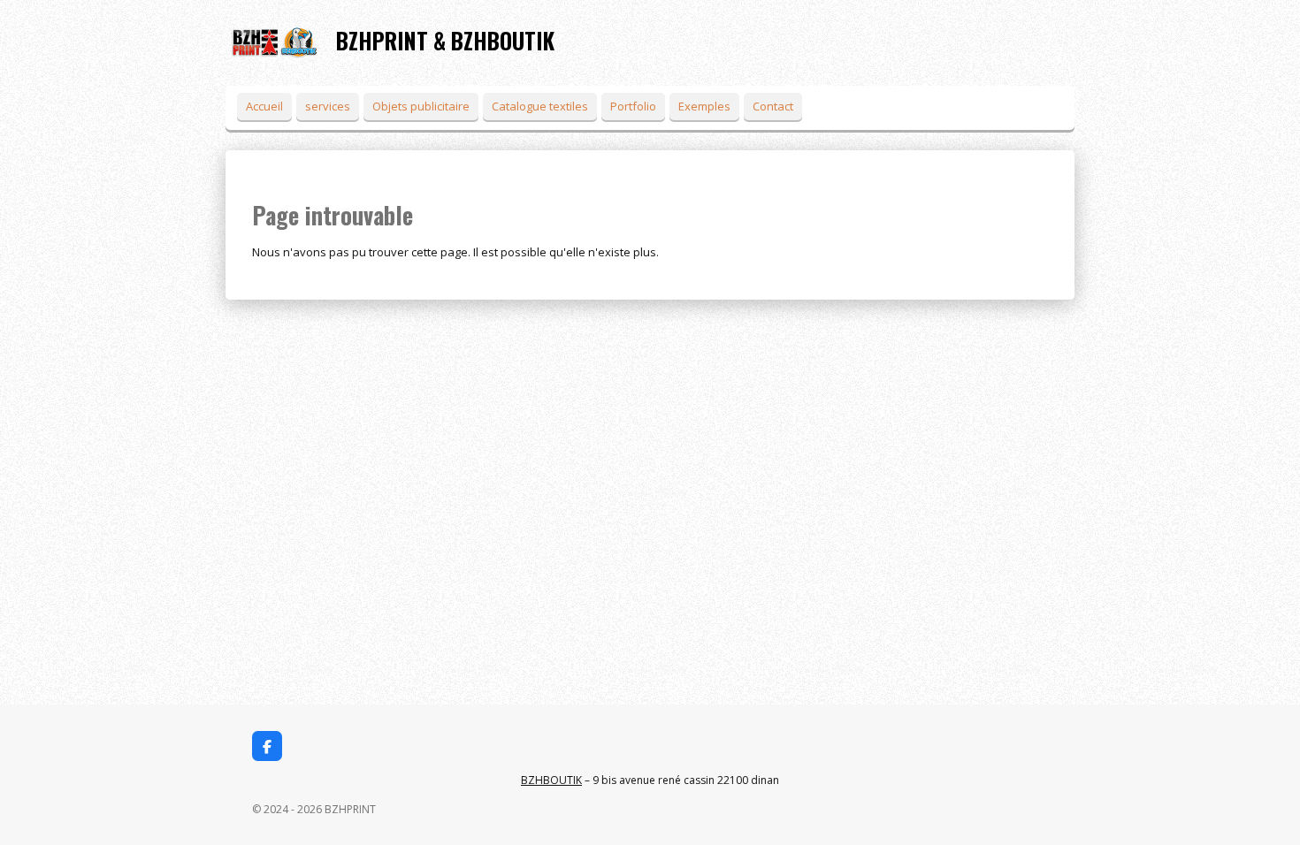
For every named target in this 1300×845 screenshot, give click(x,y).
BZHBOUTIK (551, 780)
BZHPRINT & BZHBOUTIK (445, 40)
